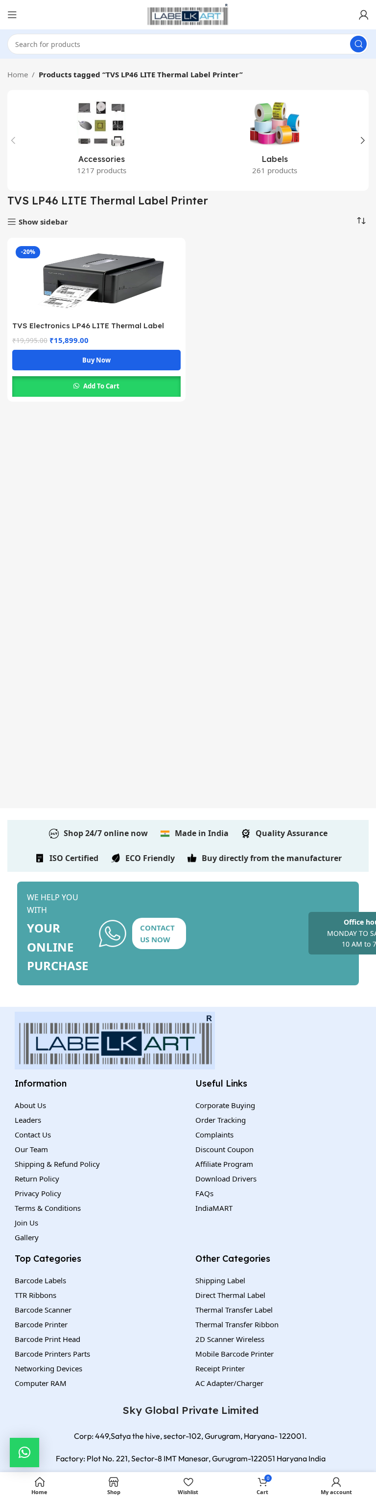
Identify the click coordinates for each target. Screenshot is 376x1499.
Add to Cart (101, 386)
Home (17, 74)
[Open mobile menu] (12, 14)
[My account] (364, 14)
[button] (24, 1452)
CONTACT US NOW (157, 933)
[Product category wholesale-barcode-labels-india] (274, 140)
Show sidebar (43, 221)
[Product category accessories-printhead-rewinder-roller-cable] (101, 140)
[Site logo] (188, 14)
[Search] (358, 44)
